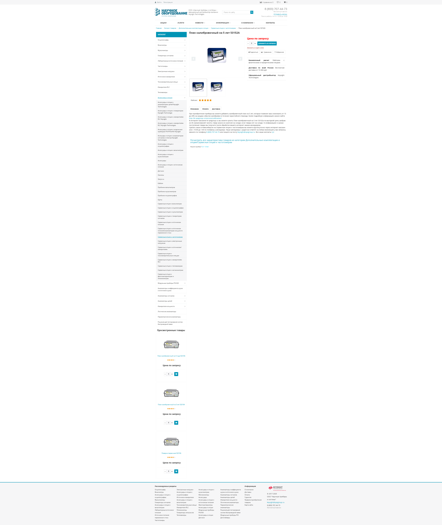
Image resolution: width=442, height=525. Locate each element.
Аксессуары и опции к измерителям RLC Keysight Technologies (170, 124)
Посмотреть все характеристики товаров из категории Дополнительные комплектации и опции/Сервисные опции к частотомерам (235, 141)
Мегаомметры (204, 495)
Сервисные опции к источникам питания (169, 223)
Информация (222, 23)
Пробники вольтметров (166, 187)
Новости (199, 23)
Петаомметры (182, 510)
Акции (163, 23)
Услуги (181, 23)
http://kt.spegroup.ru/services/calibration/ (205, 118)
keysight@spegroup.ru (246, 132)
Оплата (247, 495)
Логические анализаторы (167, 311)
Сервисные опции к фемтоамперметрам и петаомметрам (166, 276)
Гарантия (248, 497)
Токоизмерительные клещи (168, 82)
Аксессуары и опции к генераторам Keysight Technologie (170, 112)
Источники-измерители (166, 77)
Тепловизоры (162, 92)
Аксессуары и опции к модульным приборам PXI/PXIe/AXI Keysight (170, 130)
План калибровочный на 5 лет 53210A (171, 404)
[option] (217, 57)
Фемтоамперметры (206, 505)
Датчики (161, 171)
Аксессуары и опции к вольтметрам (170, 150)
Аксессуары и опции (165, 98)
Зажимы (161, 175)
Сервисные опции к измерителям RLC (170, 261)
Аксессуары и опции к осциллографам (165, 145)
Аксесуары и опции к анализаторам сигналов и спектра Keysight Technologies (170, 138)
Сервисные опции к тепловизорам (170, 266)
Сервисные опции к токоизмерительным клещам (168, 254)
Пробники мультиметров (167, 191)
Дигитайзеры (225, 518)
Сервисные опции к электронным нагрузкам (170, 242)
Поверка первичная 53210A (171, 453)
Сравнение (267, 52)
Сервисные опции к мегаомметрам (170, 270)
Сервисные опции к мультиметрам (170, 212)
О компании (247, 23)
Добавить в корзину (267, 43)
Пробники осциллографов (167, 195)
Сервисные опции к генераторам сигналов (170, 217)
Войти (159, 2)
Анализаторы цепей (165, 301)
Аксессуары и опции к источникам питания (170, 166)
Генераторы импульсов (185, 513)
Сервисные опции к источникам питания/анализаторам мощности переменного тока (170, 230)
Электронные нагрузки (166, 71)
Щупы (160, 200)
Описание (194, 109)
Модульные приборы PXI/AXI (168, 283)
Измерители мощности (166, 306)
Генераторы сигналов (165, 56)
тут (273, 132)
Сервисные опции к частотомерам (170, 237)
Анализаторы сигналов (166, 296)
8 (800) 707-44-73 (213, 132)
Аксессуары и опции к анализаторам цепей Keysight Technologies (168, 104)
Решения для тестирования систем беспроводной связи (170, 323)
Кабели (160, 183)
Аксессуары (162, 161)
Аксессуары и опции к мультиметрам (165, 155)
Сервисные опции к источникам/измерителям (170, 248)
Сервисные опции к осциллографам (171, 208)
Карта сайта (249, 505)
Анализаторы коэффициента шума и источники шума (170, 289)
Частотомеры (163, 66)
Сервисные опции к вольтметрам (170, 204)
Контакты (270, 23)
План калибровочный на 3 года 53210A (171, 356)
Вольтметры (162, 45)
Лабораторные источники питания (170, 61)
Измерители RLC (164, 87)
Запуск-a (161, 179)
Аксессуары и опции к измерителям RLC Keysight (170, 118)
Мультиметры (163, 50)
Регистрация (168, 2)
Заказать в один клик (255, 48)
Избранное (280, 52)
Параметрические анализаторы (169, 317)
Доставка (248, 492)
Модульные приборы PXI (229, 515)
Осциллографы (163, 40)
